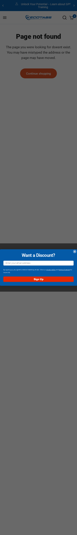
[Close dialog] (74, 251)
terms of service (64, 269)
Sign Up (38, 279)
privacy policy (50, 269)
